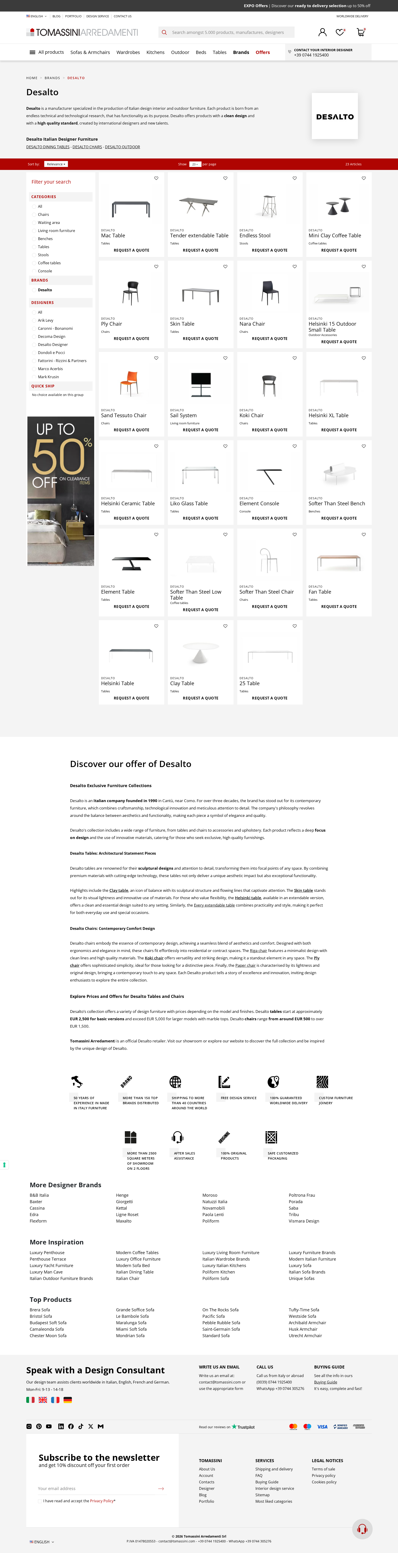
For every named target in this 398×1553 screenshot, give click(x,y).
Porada (296, 1201)
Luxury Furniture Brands (312, 1252)
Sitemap (262, 1494)
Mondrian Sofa (130, 1335)
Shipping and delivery (274, 1469)
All (40, 206)
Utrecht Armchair (305, 1335)
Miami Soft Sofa (131, 1329)
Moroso (209, 1195)
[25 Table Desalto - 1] (270, 652)
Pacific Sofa (213, 1316)
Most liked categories (273, 1501)
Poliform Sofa (215, 1278)
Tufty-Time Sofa (304, 1309)
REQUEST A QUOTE (131, 250)
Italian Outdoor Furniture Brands (61, 1278)
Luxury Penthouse (47, 1252)
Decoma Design (51, 336)
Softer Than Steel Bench (337, 503)
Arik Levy (45, 320)
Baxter (36, 1201)
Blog (203, 1494)
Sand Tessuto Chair (123, 415)
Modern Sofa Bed (133, 1265)
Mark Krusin (48, 376)
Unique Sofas (302, 1278)
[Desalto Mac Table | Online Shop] (131, 204)
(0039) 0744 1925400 (274, 1382)
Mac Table (113, 235)
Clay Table (182, 683)
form (238, 1388)
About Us (207, 1469)
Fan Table (320, 591)
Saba (293, 1208)
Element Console (259, 503)
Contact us (123, 16)
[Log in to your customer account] (323, 32)
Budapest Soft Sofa (48, 1322)
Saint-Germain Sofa (221, 1329)
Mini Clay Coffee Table (335, 235)
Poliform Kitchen (218, 1272)
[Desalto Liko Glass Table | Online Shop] (200, 472)
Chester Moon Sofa (48, 1335)
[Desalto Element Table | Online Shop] (131, 560)
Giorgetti (124, 1201)
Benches (45, 238)
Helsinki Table (117, 683)
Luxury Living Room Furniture (230, 1252)
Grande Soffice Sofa (135, 1309)
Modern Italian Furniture (312, 1259)
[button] (46, 52)
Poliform (210, 1221)
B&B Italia (39, 1195)
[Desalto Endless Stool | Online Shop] (270, 204)
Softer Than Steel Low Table (195, 594)
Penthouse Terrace (48, 1259)
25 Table (250, 683)
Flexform (38, 1221)
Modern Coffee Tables (137, 1252)
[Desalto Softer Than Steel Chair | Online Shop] (270, 560)
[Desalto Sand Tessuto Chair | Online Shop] (131, 383)
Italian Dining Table (135, 1272)
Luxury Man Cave (46, 1272)
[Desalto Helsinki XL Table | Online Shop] (339, 383)
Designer (207, 1488)
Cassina (37, 1208)
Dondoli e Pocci (51, 352)
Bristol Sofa (41, 1316)
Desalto (45, 289)
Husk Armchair (303, 1329)
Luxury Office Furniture (138, 1259)
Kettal (121, 1208)
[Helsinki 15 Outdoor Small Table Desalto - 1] (339, 292)
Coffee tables (49, 262)
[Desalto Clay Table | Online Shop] (200, 652)
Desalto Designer (53, 344)
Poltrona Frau (302, 1195)
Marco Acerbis (50, 368)
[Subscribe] (161, 1488)
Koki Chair (252, 415)
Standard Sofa (216, 1335)
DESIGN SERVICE (98, 16)
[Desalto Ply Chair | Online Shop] (131, 292)
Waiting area (49, 222)
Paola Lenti (213, 1214)
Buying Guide (325, 1382)
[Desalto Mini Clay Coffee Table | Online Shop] (339, 204)
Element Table (118, 591)
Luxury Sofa (300, 1265)
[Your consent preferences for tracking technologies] (4, 1164)
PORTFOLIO (73, 16)
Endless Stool (255, 235)
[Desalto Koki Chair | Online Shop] (270, 383)
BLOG (57, 16)
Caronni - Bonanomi (55, 328)
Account (206, 1475)
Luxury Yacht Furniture (51, 1265)
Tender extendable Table (199, 235)
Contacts (206, 1482)
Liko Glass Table (189, 503)
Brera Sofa (40, 1309)
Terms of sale (323, 1469)
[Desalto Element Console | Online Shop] (270, 472)
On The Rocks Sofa (220, 1309)
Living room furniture (56, 230)
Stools (43, 254)
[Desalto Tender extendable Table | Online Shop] (200, 204)
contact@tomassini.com (220, 1382)
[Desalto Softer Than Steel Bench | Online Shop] (339, 472)
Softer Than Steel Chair (267, 591)
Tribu (294, 1214)
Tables (43, 246)
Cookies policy (324, 1482)
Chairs (43, 214)
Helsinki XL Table (328, 415)
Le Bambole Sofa (132, 1316)
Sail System (183, 415)
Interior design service (274, 1488)
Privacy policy (323, 1475)
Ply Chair (111, 323)
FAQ (258, 1475)
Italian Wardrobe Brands (226, 1259)
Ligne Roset (127, 1214)
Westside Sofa (302, 1316)
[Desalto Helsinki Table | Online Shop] (131, 652)
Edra (34, 1214)
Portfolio (206, 1501)
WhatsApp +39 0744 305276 (250, 1541)
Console (45, 271)
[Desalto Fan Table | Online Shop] (339, 560)
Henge (122, 1195)
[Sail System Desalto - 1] (200, 383)
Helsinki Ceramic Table (128, 503)
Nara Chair (252, 323)
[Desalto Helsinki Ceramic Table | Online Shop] (131, 472)
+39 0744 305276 (289, 1388)
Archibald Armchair (307, 1322)
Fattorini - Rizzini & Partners (62, 360)
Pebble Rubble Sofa (221, 1322)
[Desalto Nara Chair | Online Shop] (270, 292)
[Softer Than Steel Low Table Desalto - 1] (200, 560)
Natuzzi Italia (214, 1201)
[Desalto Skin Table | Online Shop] (200, 292)
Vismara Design (304, 1221)
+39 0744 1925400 (212, 1541)
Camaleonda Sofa (47, 1329)
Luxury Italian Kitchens (224, 1265)
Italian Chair (127, 1278)
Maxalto (124, 1221)
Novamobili (213, 1208)
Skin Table (182, 323)
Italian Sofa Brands (307, 1272)
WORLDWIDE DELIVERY (352, 16)
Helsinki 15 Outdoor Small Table (332, 326)
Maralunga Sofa (131, 1322)
